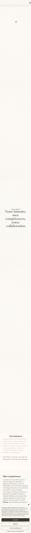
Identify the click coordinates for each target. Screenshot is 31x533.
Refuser (15, 524)
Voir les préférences (15, 528)
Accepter (15, 520)
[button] (28, 504)
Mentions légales (20, 531)
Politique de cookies (11, 531)
